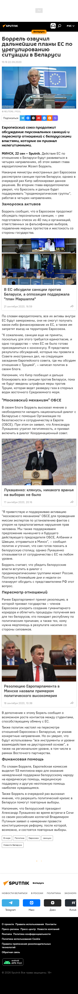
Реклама (7, 934)
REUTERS (8, 111)
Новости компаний (48, 929)
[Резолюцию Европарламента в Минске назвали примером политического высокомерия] (39, 658)
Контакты (50, 924)
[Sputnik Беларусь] (11, 27)
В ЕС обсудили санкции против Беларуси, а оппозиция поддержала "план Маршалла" (36, 294)
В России (37, 893)
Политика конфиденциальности (32, 934)
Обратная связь (11, 952)
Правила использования (29, 924)
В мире (6, 838)
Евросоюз (34, 838)
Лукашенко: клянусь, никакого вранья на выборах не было (39, 492)
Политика (19, 838)
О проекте (8, 924)
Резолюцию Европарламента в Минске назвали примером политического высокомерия (31, 691)
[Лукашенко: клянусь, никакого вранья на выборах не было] (39, 462)
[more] (72, 306)
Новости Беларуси (12, 845)
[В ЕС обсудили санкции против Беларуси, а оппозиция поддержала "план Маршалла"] (39, 261)
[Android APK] (13, 962)
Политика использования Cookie (21, 939)
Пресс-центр (28, 929)
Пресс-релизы (10, 929)
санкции (47, 838)
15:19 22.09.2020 (12, 62)
